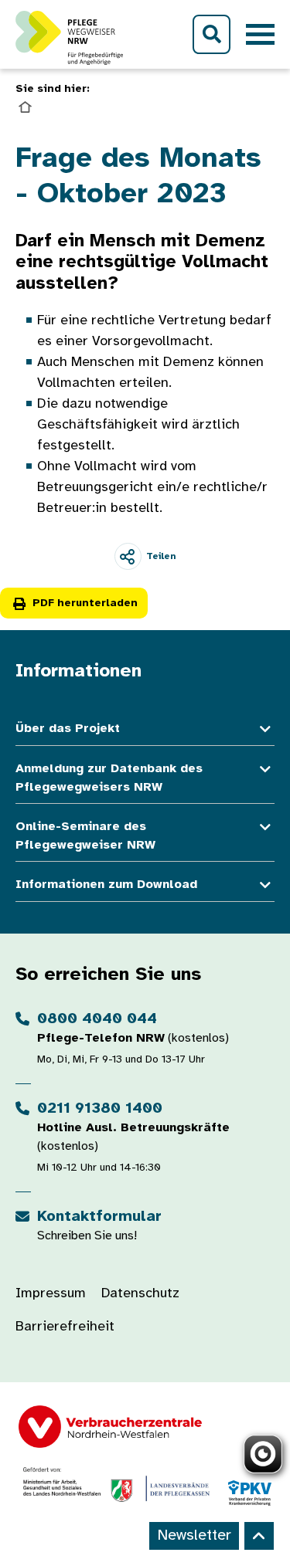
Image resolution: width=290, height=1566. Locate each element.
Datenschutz (140, 1293)
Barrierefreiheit (64, 1327)
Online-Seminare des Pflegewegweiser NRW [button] (85, 836)
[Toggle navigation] (260, 34)
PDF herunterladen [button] (85, 603)
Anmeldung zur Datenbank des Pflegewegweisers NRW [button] (109, 778)
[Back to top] (259, 1536)
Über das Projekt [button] (67, 728)
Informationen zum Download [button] (106, 884)
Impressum (50, 1293)
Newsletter (194, 1535)
